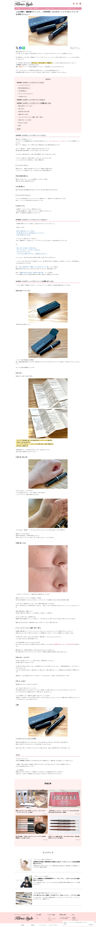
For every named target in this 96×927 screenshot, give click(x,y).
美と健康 (18, 8)
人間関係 (73, 918)
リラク (37, 918)
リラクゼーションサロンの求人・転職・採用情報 (65, 918)
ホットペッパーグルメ (52, 918)
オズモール (50, 920)
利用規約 (32, 925)
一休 (49, 917)
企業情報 (22, 925)
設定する (91, 924)
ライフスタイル (75, 920)
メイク (24, 8)
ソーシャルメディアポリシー (53, 925)
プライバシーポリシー (43, 925)
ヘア (37, 917)
